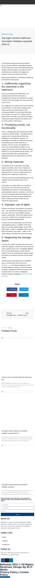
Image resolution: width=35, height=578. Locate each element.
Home (4, 537)
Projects (5, 541)
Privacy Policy (9, 572)
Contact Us (5, 544)
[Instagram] (7, 560)
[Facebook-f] (3, 560)
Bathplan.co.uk (6, 265)
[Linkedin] (11, 560)
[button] (12, 289)
